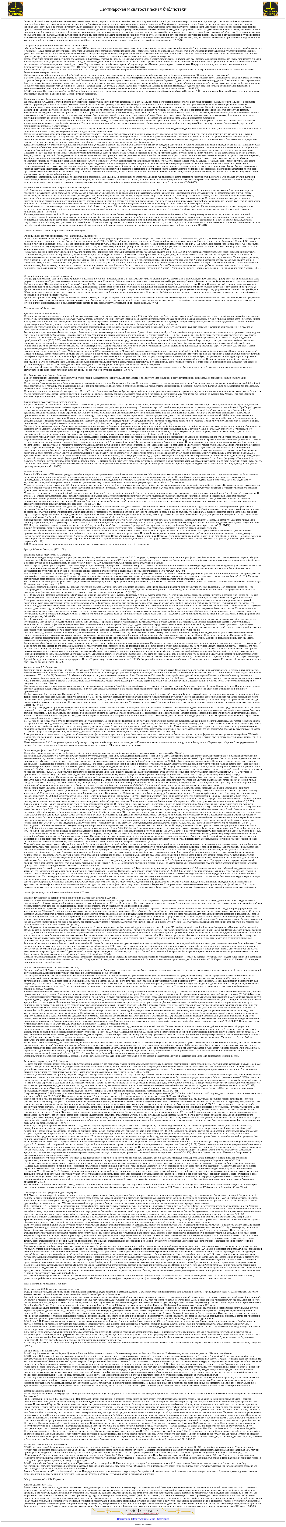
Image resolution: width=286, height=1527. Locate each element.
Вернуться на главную (143, 1519)
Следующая (163, 1519)
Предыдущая (123, 1519)
